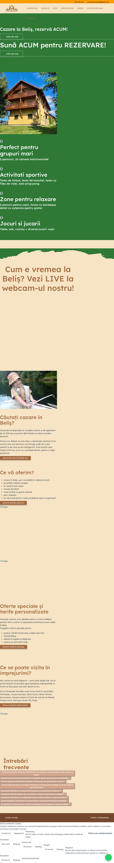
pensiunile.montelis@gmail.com (98, 2)
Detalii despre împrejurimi (15, 705)
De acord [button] (6, 844)
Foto (55, 8)
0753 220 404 (79, 2)
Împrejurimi (67, 8)
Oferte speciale (95, 8)
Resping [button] (16, 844)
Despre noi (32, 8)
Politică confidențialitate (100, 818)
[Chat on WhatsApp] (108, 857)
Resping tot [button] (19, 833)
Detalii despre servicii (13, 503)
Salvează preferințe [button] (30, 858)
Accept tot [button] (6, 833)
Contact (31, 18)
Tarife (80, 8)
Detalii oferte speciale (13, 647)
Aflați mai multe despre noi (15, 458)
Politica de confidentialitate (100, 833)
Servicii (45, 8)
